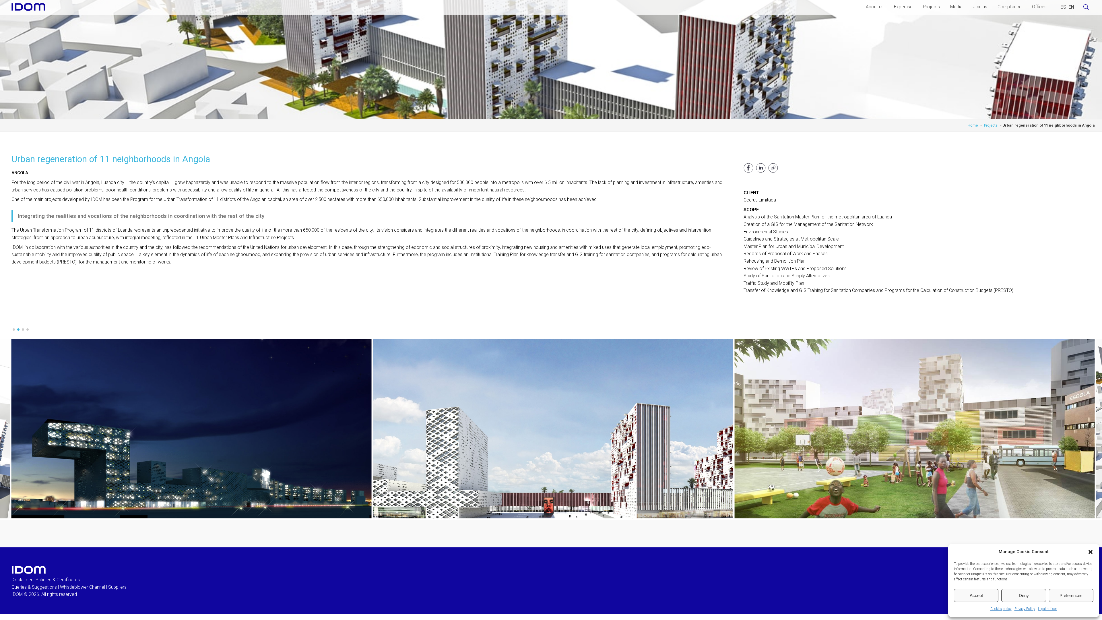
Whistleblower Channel (82, 587)
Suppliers (117, 587)
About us (875, 6)
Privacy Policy (1024, 609)
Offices (1039, 6)
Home (973, 125)
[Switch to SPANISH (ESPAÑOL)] (1063, 7)
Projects (931, 6)
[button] (1090, 552)
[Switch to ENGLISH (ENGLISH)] (1071, 7)
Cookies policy (1001, 609)
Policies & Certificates (58, 579)
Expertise (903, 6)
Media (956, 6)
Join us (980, 6)
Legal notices (1047, 609)
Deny (1024, 595)
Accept (976, 595)
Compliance (1010, 6)
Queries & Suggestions (34, 587)
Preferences (1071, 595)
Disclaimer (21, 579)
